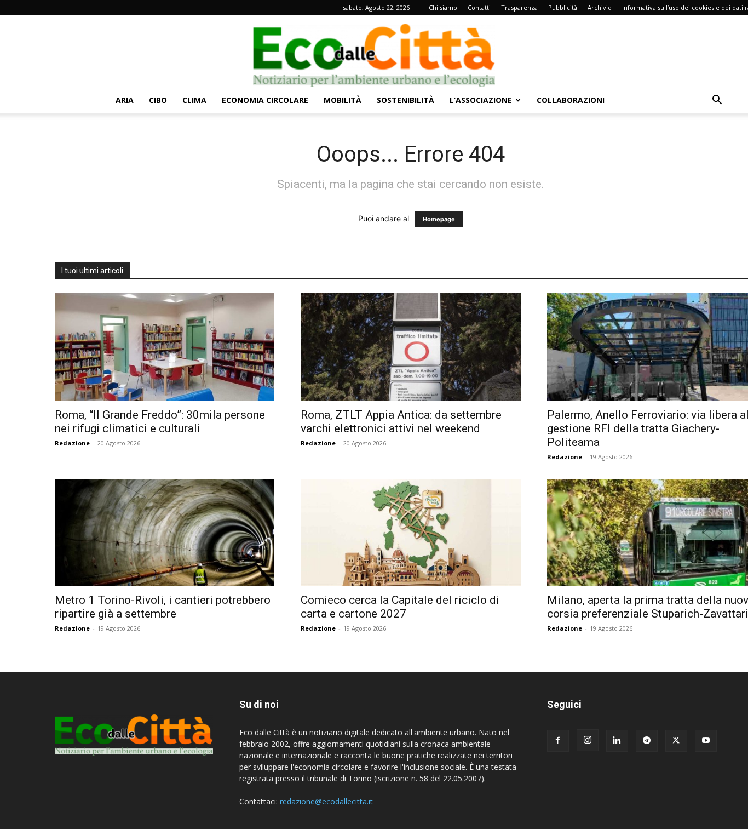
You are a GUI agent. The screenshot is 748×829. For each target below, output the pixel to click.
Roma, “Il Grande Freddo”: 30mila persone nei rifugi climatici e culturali (160, 421)
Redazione (72, 443)
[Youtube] (706, 741)
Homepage (439, 219)
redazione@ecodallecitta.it (326, 801)
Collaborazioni (571, 100)
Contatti (479, 7)
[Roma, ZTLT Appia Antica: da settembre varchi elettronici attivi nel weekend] (410, 347)
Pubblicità (562, 7)
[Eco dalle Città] (374, 51)
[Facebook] (558, 741)
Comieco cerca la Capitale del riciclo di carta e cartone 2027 (400, 606)
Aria (125, 100)
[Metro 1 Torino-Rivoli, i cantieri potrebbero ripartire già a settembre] (164, 533)
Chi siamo (443, 7)
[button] (717, 101)
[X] (676, 741)
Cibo (158, 100)
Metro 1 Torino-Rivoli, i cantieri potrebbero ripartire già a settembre (163, 606)
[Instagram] (588, 740)
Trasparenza (519, 7)
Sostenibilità (405, 100)
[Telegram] (647, 741)
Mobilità (342, 100)
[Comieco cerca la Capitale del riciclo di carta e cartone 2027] (410, 533)
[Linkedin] (617, 741)
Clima (194, 100)
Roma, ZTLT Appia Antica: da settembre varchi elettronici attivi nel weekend (401, 421)
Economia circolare (265, 100)
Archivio (600, 7)
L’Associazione (481, 100)
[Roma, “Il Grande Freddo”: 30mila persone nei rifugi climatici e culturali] (164, 347)
